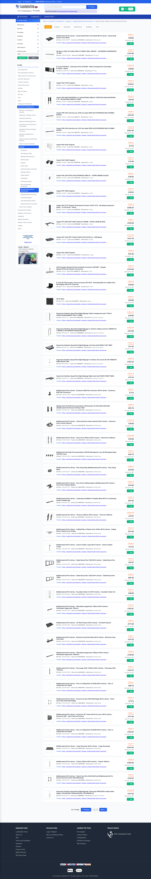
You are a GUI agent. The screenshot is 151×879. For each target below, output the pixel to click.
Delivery (18, 846)
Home (19, 100)
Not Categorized (22, 69)
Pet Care (20, 94)
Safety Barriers (25, 175)
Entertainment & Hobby (24, 210)
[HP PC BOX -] (50, 301)
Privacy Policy (20, 849)
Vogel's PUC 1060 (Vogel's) (65, 160)
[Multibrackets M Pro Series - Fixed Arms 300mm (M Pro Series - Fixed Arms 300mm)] (50, 440)
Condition (28, 40)
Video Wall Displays (26, 197)
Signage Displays (25, 172)
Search (92, 7)
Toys (19, 97)
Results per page (28, 51)
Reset (33, 57)
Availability (28, 36)
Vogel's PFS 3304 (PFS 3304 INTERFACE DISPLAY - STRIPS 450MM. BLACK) (82, 175)
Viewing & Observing (25, 118)
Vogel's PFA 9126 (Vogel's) (65, 145)
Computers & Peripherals (25, 103)
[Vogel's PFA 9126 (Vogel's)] (49, 147)
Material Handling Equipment (27, 121)
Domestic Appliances (24, 79)
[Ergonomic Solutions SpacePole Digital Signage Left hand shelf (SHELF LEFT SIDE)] (49, 348)
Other (44, 21)
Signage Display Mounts (27, 156)
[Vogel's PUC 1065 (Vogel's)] (49, 255)
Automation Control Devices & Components (27, 125)
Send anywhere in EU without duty (67, 11)
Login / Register (51, 832)
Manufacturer (28, 24)
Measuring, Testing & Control (27, 115)
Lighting (20, 225)
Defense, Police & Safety (25, 222)
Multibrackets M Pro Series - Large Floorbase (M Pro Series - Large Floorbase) (83, 746)
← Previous (86, 809)
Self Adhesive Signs (26, 153)
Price (97, 27)
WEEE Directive (21, 852)
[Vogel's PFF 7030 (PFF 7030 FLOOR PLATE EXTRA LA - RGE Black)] (49, 240)
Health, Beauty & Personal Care (27, 76)
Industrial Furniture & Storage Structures (27, 130)
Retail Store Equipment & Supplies (26, 135)
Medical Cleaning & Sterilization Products (28, 139)
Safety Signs (24, 166)
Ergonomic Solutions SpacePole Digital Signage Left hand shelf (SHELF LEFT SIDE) (84, 345)
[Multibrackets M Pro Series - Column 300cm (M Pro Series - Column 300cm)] (49, 764)
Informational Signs (26, 181)
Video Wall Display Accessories (26, 185)
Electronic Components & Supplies (26, 111)
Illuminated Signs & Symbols (29, 169)
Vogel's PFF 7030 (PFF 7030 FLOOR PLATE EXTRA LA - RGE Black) (79, 237)
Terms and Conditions (23, 840)
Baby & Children (22, 91)
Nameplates (24, 178)
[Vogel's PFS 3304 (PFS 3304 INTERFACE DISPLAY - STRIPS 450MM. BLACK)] (49, 178)
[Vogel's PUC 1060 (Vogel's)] (49, 162)
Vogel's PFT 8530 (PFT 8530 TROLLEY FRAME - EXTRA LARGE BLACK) (80, 222)
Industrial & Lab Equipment (26, 107)
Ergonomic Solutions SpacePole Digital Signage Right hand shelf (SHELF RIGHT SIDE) (85, 376)
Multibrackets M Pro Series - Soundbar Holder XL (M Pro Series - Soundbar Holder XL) (85, 592)
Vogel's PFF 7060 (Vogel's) (65, 191)
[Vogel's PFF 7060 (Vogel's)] (49, 193)
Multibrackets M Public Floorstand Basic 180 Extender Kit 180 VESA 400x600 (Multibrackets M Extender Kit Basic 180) (83, 407)
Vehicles (20, 88)
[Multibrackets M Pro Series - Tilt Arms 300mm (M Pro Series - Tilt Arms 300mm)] (50, 517)
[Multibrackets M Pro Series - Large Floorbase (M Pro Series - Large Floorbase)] (49, 748)
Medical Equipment (23, 219)
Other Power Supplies (25, 207)
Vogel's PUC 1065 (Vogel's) (65, 253)
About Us (19, 835)
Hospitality (21, 216)
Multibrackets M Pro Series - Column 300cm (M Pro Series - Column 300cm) (82, 761)
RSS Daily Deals (21, 855)
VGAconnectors (28, 47)
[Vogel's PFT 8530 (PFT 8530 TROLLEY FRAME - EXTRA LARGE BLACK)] (49, 224)
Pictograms (24, 150)
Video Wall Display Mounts (28, 200)
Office (19, 228)
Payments (19, 843)
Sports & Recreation (23, 85)
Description (67, 27)
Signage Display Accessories (29, 204)
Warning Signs (25, 159)
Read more (28, 242)
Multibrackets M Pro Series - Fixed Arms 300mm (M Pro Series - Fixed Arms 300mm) (85, 438)
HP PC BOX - (60, 299)
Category (57, 27)
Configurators (81, 837)
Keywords (28, 28)
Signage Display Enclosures (28, 194)
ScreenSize (28, 43)
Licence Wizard (82, 835)
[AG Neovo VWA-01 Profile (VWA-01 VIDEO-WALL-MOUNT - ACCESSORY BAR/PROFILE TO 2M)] (49, 54)
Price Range (28, 32)
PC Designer (81, 832)
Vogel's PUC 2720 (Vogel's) (65, 83)
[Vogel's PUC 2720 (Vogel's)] (49, 85)
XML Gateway (81, 843)
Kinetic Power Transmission (27, 143)
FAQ (17, 837)
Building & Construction (24, 213)
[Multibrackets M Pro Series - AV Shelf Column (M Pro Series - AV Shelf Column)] (49, 625)
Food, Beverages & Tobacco (26, 72)
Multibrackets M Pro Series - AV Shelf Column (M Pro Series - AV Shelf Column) (83, 623)
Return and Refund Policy (54, 835)
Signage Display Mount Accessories (27, 190)
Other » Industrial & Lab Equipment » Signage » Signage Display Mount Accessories (84, 42)
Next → (103, 809)
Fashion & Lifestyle (23, 82)
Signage (21, 147)
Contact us (50, 837)
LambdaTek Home (22, 832)
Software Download (83, 840)
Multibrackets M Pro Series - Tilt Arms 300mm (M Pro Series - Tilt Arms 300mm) (84, 515)
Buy (130, 43)
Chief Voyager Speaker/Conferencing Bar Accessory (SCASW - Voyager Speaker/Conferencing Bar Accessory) (81, 268)
